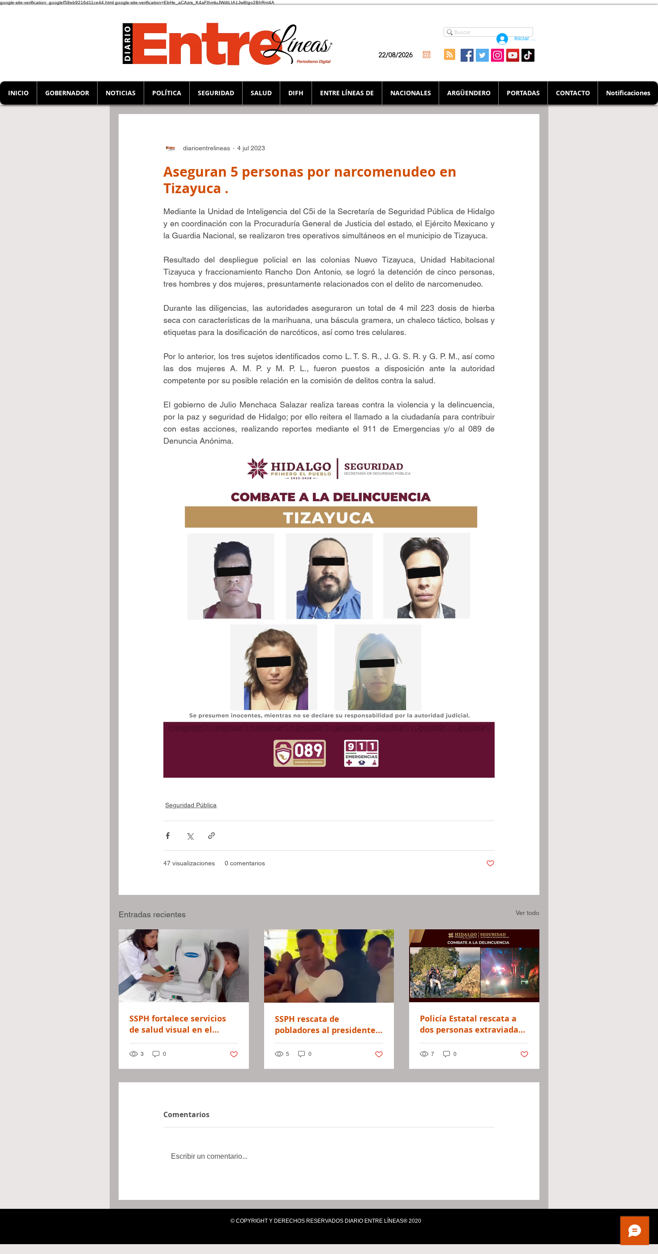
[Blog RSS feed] (449, 55)
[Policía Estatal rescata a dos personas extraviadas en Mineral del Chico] (474, 965)
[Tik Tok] (527, 55)
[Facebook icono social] (467, 55)
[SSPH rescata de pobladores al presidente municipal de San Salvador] (329, 966)
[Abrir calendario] (426, 54)
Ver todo (527, 912)
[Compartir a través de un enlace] (211, 835)
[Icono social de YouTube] (512, 55)
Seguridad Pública (191, 805)
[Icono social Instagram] (497, 55)
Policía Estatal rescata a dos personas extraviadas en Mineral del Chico (471, 1024)
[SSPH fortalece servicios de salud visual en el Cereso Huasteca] (184, 965)
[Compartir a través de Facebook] (167, 835)
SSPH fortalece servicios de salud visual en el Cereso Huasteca (177, 1024)
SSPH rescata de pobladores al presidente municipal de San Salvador (328, 1024)
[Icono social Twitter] (482, 55)
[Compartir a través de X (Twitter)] (189, 835)
